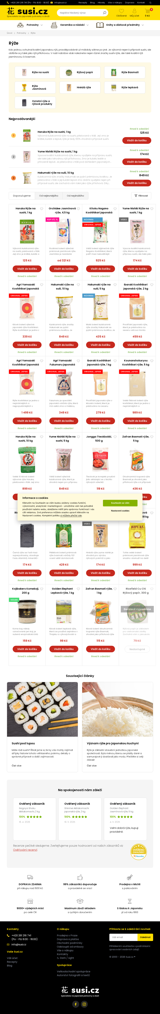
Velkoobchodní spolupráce (73, 971)
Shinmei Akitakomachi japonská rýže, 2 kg (76, 810)
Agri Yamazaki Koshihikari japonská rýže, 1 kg (25, 288)
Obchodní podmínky (69, 943)
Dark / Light (67, 958)
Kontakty (62, 954)
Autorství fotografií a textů (73, 975)
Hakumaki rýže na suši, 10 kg (56, 173)
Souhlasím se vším (120, 503)
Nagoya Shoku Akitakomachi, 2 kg (29, 810)
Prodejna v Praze (67, 935)
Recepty (83, 2)
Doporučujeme (22, 195)
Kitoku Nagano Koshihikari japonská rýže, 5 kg (99, 212)
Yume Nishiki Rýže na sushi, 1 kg (57, 151)
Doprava (129, 2)
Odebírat (145, 937)
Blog (92, 2)
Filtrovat (143, 195)
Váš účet (12, 958)
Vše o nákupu (115, 2)
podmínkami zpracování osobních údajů (129, 948)
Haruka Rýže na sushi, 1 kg (54, 132)
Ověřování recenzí (25, 850)
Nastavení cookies (120, 511)
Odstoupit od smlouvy (70, 946)
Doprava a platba (68, 939)
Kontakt (141, 2)
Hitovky (101, 2)
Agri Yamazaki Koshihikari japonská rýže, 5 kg (25, 364)
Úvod (9, 33)
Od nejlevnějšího (48, 195)
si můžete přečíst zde (71, 515)
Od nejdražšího (75, 195)
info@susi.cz (60, 2)
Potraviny (21, 33)
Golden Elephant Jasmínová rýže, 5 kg (121, 810)
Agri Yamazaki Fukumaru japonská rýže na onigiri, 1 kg (62, 364)
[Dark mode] (150, 2)
